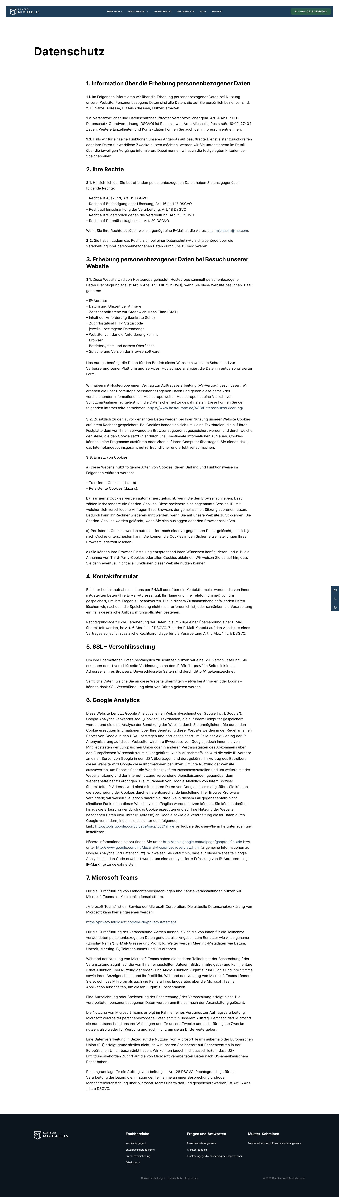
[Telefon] (335, 598)
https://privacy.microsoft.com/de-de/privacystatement (131, 922)
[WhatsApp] (335, 607)
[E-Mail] (335, 590)
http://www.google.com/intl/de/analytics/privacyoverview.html (148, 847)
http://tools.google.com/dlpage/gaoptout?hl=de (134, 826)
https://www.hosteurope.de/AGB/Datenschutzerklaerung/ (195, 408)
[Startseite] (24, 11)
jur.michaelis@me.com (229, 230)
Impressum (191, 1178)
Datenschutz (175, 1178)
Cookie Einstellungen (153, 1178)
